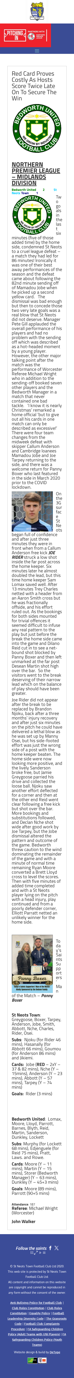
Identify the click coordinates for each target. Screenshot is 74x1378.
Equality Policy (39, 1313)
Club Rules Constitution (28, 1308)
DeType (55, 1352)
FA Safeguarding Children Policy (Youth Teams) (39, 1339)
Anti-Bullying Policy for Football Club (36, 1302)
